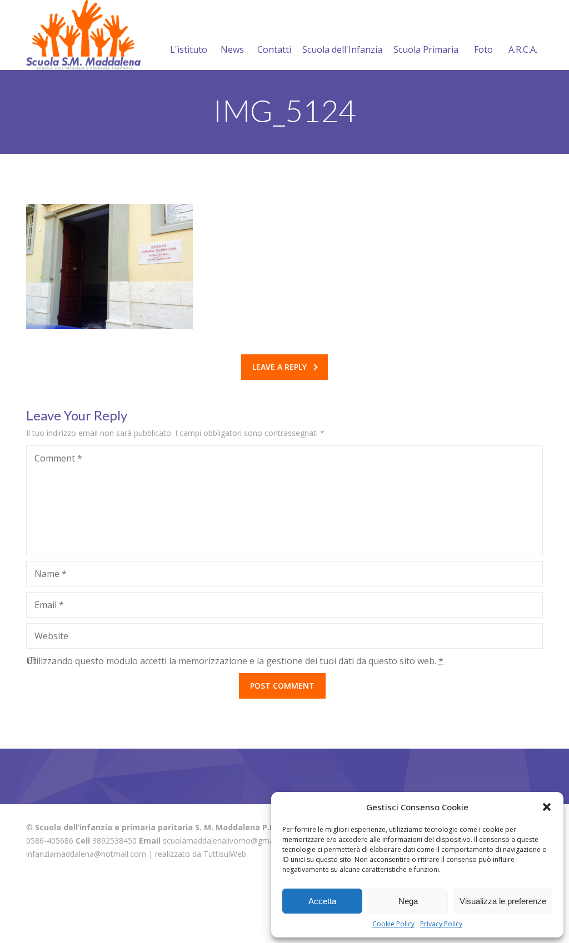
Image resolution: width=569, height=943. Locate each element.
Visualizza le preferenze (503, 901)
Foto (483, 49)
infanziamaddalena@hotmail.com (86, 854)
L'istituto (188, 49)
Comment (58, 458)
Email (49, 605)
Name (50, 574)
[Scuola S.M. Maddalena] (83, 35)
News (232, 49)
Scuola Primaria (425, 49)
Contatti (274, 49)
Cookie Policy (393, 924)
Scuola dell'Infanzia (342, 49)
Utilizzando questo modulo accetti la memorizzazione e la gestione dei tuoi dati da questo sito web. (234, 661)
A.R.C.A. (522, 49)
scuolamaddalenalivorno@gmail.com (229, 840)
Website (51, 636)
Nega (408, 901)
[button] (546, 806)
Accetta (322, 901)
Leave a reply (279, 367)
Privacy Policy (441, 924)
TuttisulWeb (224, 854)
